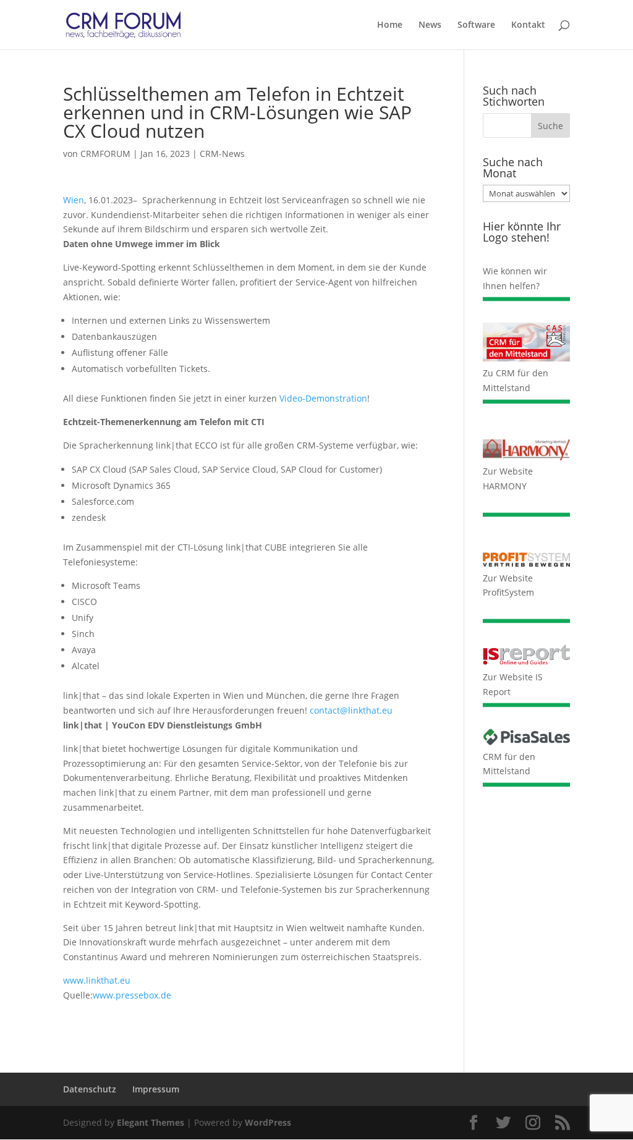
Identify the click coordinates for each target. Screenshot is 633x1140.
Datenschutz (89, 1089)
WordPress (268, 1122)
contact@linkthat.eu (351, 710)
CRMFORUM (105, 153)
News (429, 25)
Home (389, 25)
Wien (73, 200)
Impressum (155, 1089)
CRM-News (222, 153)
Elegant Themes (150, 1122)
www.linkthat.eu (96, 980)
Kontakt (528, 25)
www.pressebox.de (132, 995)
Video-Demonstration (323, 398)
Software (476, 25)
